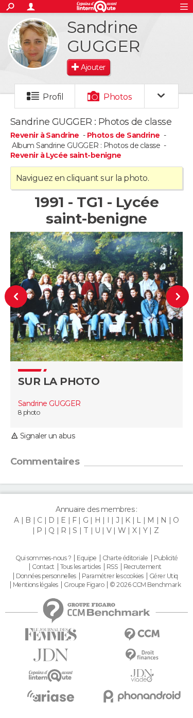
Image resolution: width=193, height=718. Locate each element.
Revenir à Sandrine (45, 135)
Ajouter (93, 67)
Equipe (86, 558)
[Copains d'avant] (51, 675)
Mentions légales (35, 584)
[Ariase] (51, 696)
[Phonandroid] (142, 696)
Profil (53, 97)
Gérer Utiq (163, 576)
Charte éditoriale (125, 558)
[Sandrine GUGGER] (33, 43)
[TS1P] (173, 296)
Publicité (166, 558)
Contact (43, 566)
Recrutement (143, 566)
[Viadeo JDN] (142, 675)
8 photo (29, 412)
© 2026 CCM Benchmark (145, 584)
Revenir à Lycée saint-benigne (65, 155)
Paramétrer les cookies (113, 576)
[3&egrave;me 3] (20, 296)
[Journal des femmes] (51, 634)
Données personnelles (46, 576)
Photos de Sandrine (123, 135)
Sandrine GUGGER (49, 403)
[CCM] (142, 634)
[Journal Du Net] (51, 655)
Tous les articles (80, 566)
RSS (112, 566)
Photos (117, 97)
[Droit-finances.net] (142, 655)
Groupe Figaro (84, 584)
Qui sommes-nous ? (43, 558)
